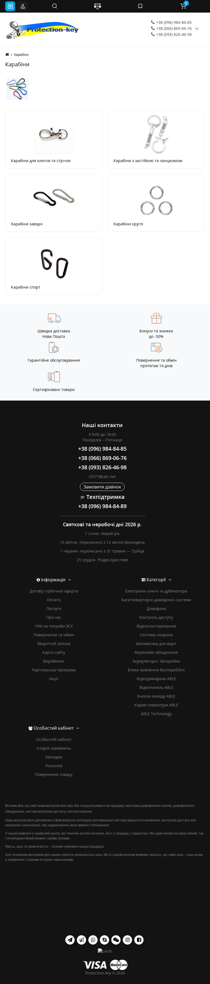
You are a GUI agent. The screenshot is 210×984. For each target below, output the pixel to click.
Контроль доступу (156, 617)
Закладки (53, 756)
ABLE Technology (156, 713)
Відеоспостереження (156, 626)
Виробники (53, 661)
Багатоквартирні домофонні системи (156, 599)
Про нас (53, 617)
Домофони (156, 608)
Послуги (53, 608)
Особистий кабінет (54, 739)
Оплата (54, 599)
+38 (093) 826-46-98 (173, 34)
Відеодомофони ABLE (156, 678)
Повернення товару (53, 774)
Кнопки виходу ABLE (156, 696)
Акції (53, 678)
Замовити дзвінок (102, 487)
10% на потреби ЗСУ (53, 626)
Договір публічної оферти (54, 591)
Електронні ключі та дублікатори (156, 591)
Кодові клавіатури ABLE (156, 704)
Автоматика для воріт (156, 643)
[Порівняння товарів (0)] (97, 6)
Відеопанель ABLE (156, 687)
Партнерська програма (54, 669)
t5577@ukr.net (102, 476)
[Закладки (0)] (140, 6)
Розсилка (53, 765)
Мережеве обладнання (156, 652)
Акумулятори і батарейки (156, 661)
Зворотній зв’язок (54, 643)
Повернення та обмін (54, 634)
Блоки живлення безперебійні (156, 669)
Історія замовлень (54, 748)
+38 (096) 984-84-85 (173, 22)
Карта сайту (53, 652)
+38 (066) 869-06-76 (173, 28)
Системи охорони (156, 634)
